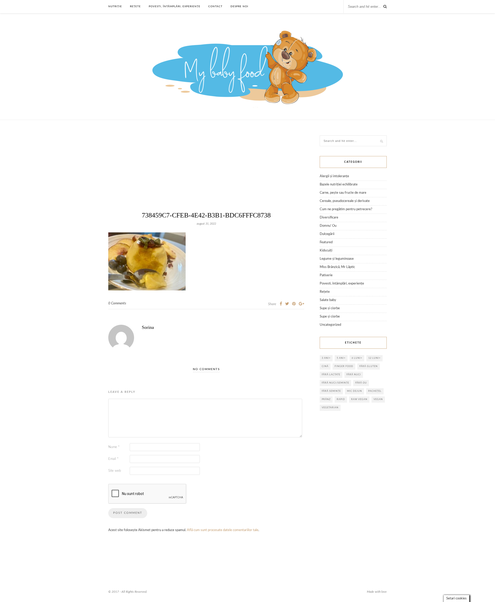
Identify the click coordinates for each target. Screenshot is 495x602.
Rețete (135, 6)
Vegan (378, 399)
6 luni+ (357, 358)
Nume (114, 447)
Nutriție (115, 6)
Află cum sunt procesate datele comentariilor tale (222, 530)
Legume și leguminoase (337, 259)
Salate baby (328, 300)
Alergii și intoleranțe (334, 176)
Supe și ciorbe (330, 308)
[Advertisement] (206, 174)
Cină (325, 366)
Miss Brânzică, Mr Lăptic (337, 267)
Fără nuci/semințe (335, 383)
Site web (114, 471)
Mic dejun (354, 391)
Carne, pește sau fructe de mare (343, 192)
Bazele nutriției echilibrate (339, 184)
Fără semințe (331, 391)
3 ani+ (326, 358)
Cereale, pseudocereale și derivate (345, 201)
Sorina (148, 327)
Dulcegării (327, 234)
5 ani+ (341, 358)
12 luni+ (374, 358)
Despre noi (239, 6)
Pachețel (375, 391)
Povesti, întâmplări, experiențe (174, 6)
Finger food (344, 366)
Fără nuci (353, 374)
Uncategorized (330, 325)
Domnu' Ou (328, 225)
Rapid (341, 399)
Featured (326, 242)
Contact (215, 6)
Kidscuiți (326, 250)
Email (113, 459)
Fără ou (361, 383)
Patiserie (326, 275)
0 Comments (117, 303)
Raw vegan (359, 399)
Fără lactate (331, 374)
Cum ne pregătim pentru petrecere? (346, 209)
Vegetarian (330, 407)
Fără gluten (368, 366)
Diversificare (329, 217)
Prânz (326, 399)
